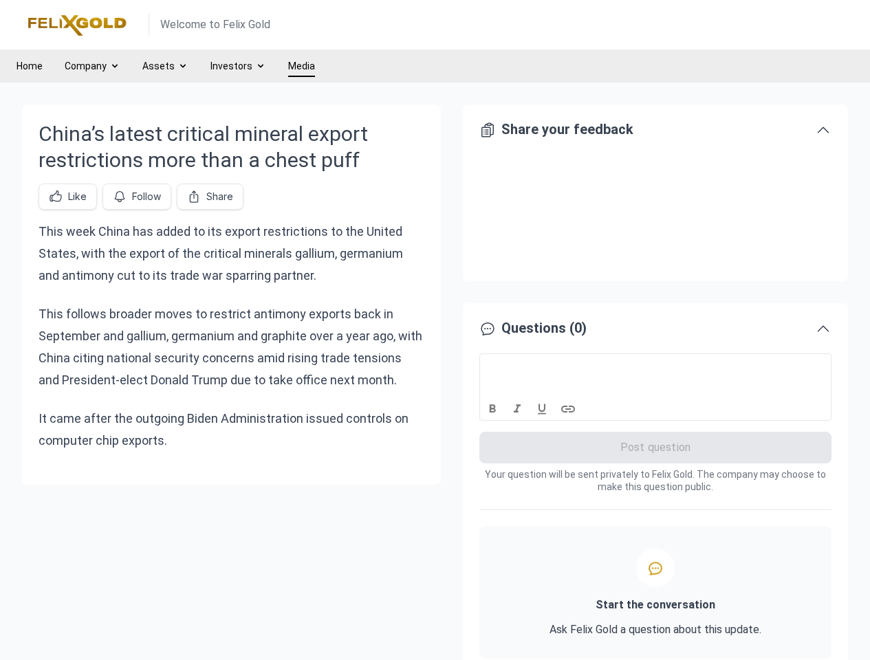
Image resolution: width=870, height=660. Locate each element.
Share (219, 196)
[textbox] (655, 366)
